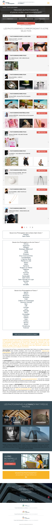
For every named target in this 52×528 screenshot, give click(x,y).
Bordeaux (27, 486)
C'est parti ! (10, 464)
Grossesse (9, 444)
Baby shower (44, 447)
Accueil (4, 7)
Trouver (26, 23)
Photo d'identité (29, 447)
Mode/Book (16, 445)
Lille (31, 486)
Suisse (33, 489)
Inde (21, 489)
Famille (19, 444)
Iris (48, 447)
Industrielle (40, 445)
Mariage (4, 444)
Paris (7, 486)
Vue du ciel (8, 447)
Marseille (13, 486)
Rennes (44, 486)
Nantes (36, 486)
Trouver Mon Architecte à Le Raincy (21, 507)
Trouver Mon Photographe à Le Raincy (21, 520)
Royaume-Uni (14, 489)
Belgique (24, 489)
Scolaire (23, 447)
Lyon (10, 486)
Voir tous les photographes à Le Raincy (26, 334)
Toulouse (23, 486)
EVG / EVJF (21, 448)
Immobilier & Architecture (31, 444)
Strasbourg (40, 486)
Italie (36, 489)
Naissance (15, 444)
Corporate (45, 445)
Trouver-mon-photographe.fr (29, 379)
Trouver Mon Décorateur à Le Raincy (21, 514)
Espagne (39, 489)
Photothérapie (37, 447)
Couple (23, 444)
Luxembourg (29, 489)
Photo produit (41, 444)
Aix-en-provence (18, 486)
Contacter (42, 36)
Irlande (18, 489)
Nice (33, 486)
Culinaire (29, 445)
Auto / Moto (18, 447)
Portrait (11, 445)
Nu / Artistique (23, 445)
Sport (4, 447)
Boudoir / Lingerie (29, 448)
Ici (26, 477)
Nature (13, 447)
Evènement (34, 445)
